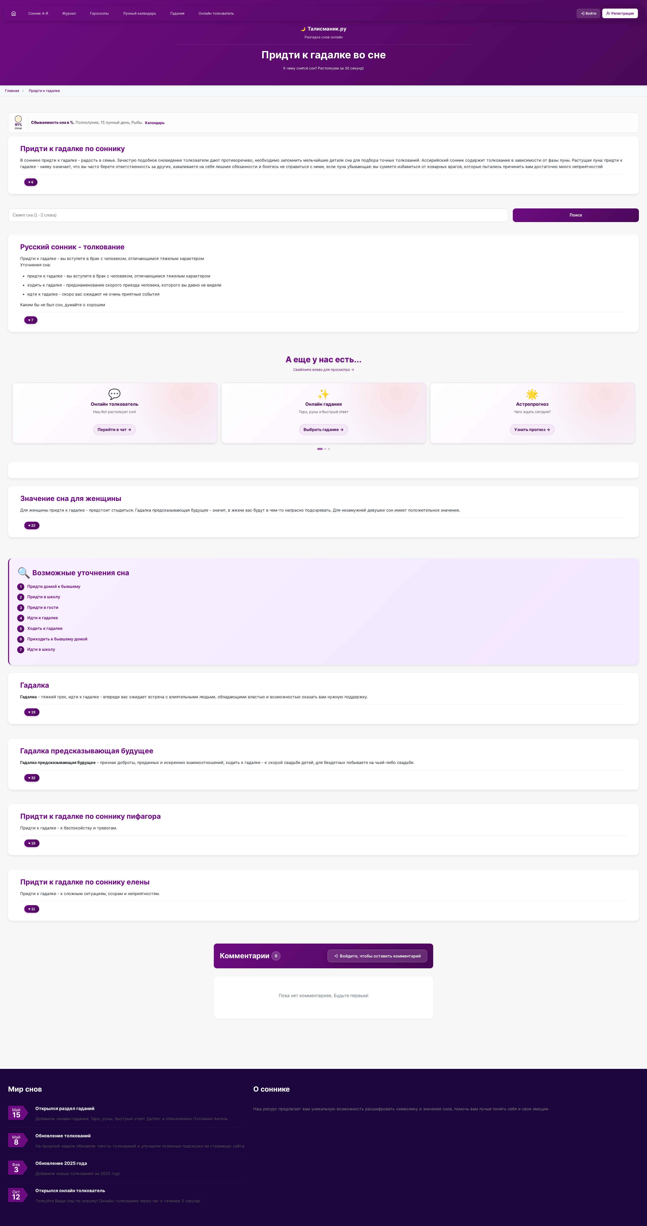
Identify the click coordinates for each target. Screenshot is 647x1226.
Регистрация (622, 13)
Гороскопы (99, 13)
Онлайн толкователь (216, 13)
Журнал (69, 13)
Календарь (155, 123)
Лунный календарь (139, 13)
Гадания (177, 13)
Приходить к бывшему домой (57, 638)
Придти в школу (43, 596)
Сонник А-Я (38, 13)
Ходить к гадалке (44, 628)
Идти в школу (41, 649)
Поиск (576, 215)
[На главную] (13, 13)
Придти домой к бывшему (53, 586)
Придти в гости (42, 607)
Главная (12, 90)
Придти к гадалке (44, 90)
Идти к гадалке (42, 617)
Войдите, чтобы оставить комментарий (380, 955)
